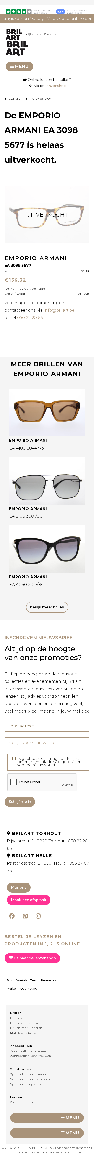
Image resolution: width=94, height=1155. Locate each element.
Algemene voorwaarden (73, 1147)
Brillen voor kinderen (26, 1028)
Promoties (48, 980)
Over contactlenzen (25, 1102)
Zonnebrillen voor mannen (30, 1051)
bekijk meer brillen (47, 607)
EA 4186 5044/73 (26, 448)
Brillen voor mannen (26, 1018)
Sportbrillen (20, 1069)
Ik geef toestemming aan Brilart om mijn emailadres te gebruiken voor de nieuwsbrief (49, 762)
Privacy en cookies (26, 1152)
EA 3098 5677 (40, 99)
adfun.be (74, 1152)
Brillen (15, 1013)
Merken (12, 988)
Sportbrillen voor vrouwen (30, 1079)
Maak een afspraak (28, 900)
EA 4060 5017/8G (26, 584)
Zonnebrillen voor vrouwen (30, 1056)
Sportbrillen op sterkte (27, 1084)
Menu (22, 66)
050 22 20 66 (30, 317)
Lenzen (16, 1097)
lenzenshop (55, 85)
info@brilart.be (59, 310)
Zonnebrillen (21, 1046)
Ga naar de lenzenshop (34, 958)
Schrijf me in (20, 802)
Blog (10, 980)
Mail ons (18, 887)
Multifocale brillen (24, 1033)
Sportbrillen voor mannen (30, 1074)
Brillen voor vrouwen (26, 1023)
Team (34, 980)
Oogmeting (28, 988)
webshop (16, 99)
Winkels (21, 980)
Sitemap (48, 1152)
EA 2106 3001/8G (26, 516)
